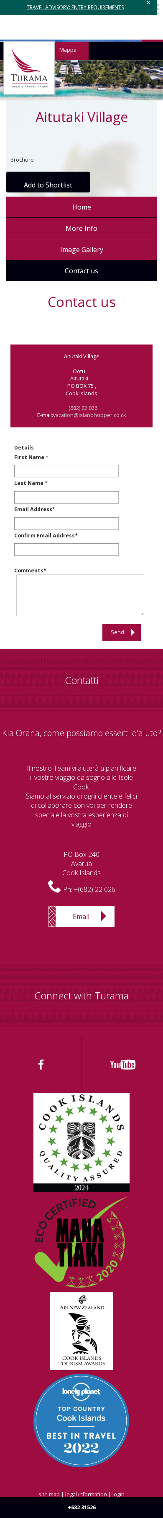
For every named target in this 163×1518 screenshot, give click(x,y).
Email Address (33, 509)
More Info (81, 228)
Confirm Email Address (44, 535)
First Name (29, 457)
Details (24, 447)
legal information (86, 1494)
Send (117, 632)
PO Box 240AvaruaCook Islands (81, 864)
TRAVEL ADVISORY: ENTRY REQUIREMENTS (75, 7)
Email (81, 916)
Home (81, 207)
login (118, 1494)
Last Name (28, 483)
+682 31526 (82, 1507)
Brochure (22, 159)
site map (49, 1494)
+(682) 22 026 (81, 408)
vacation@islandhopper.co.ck (89, 415)
